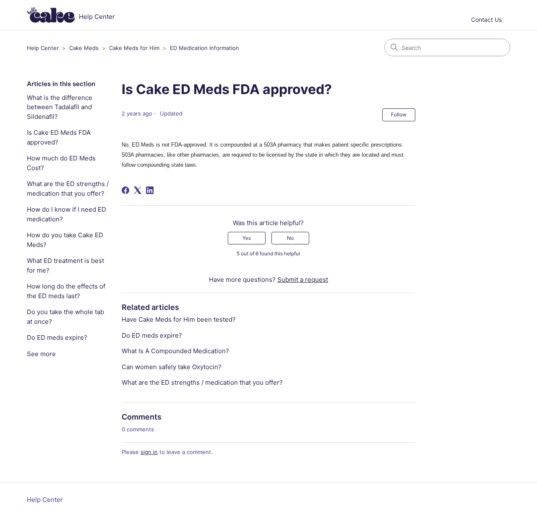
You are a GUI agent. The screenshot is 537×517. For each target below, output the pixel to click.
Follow (399, 114)
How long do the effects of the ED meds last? (66, 291)
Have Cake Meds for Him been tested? (179, 319)
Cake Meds (84, 48)
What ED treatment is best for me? (65, 265)
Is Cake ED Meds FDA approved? (59, 137)
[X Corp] (137, 190)
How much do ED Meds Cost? (61, 163)
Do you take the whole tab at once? (65, 316)
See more (41, 354)
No (290, 238)
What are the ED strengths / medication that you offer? (68, 188)
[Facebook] (125, 190)
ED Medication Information (204, 48)
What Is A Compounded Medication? (175, 351)
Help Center (43, 48)
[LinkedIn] (150, 190)
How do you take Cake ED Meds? (65, 240)
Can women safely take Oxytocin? (172, 367)
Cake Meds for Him (134, 48)
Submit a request (302, 279)
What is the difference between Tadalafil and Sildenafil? (59, 107)
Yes (246, 238)
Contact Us (486, 19)
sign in (149, 452)
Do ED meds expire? (57, 337)
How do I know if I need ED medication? (66, 214)
